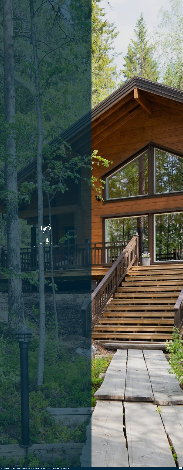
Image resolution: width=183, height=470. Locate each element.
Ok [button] (180, 468)
